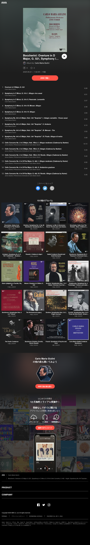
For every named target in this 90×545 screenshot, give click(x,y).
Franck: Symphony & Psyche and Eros (56, 342)
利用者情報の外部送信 (35, 516)
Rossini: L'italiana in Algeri (34, 254)
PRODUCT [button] (7, 487)
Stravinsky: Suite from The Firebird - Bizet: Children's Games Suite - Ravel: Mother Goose (78, 227)
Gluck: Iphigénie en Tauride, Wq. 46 (12, 284)
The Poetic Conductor (12, 341)
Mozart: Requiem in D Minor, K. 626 (33, 284)
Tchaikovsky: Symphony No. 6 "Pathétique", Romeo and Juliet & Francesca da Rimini (78, 285)
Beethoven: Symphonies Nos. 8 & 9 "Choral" (12, 313)
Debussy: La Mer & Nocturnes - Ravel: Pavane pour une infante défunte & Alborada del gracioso (56, 226)
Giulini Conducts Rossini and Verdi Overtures (56, 255)
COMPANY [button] (7, 494)
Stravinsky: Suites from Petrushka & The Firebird (12, 226)
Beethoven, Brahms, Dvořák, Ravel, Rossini (34, 342)
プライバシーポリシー (18, 516)
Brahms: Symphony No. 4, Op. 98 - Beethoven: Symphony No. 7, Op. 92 (34, 226)
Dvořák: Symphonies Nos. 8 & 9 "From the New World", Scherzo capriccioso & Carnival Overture (78, 314)
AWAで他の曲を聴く (45, 386)
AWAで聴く (45, 78)
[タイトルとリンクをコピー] (52, 188)
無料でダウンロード (45, 428)
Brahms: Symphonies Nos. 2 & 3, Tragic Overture (56, 313)
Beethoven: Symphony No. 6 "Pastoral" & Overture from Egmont (78, 256)
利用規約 (4, 516)
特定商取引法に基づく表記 (55, 516)
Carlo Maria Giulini (42, 63)
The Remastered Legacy (34, 312)
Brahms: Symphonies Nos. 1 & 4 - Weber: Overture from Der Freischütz (56, 285)
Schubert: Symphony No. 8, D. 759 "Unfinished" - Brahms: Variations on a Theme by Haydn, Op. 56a (12, 256)
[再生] (64, 56)
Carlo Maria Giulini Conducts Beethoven (78, 342)
